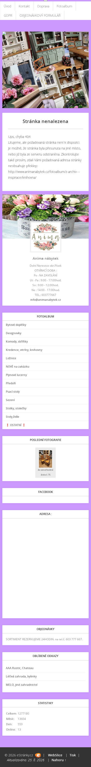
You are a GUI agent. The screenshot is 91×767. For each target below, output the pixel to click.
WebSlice (55, 755)
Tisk (73, 755)
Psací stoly (13, 392)
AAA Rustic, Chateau (20, 668)
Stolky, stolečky (16, 408)
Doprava (43, 6)
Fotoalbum (64, 6)
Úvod (7, 6)
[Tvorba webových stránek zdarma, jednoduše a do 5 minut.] (38, 755)
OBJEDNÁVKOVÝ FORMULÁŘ (40, 15)
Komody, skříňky (17, 341)
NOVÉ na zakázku (17, 367)
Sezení (10, 400)
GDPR (8, 15)
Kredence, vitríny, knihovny (24, 350)
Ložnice (11, 358)
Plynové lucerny (16, 375)
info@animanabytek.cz (45, 300)
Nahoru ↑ (59, 760)
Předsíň (11, 383)
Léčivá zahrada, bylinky (21, 676)
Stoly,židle (12, 417)
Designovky (13, 333)
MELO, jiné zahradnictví (21, 685)
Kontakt (24, 6)
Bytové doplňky (16, 325)
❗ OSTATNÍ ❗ (16, 425)
